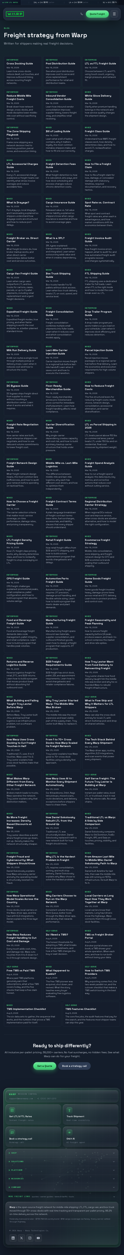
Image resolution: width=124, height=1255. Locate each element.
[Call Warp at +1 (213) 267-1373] (81, 13)
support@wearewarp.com (21, 1098)
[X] (21, 1238)
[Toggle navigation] (114, 14)
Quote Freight (97, 14)
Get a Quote (44, 1066)
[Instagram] (29, 1238)
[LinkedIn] (13, 1238)
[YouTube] (38, 1238)
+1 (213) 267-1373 (46, 1098)
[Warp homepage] (15, 13)
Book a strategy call (74, 1066)
